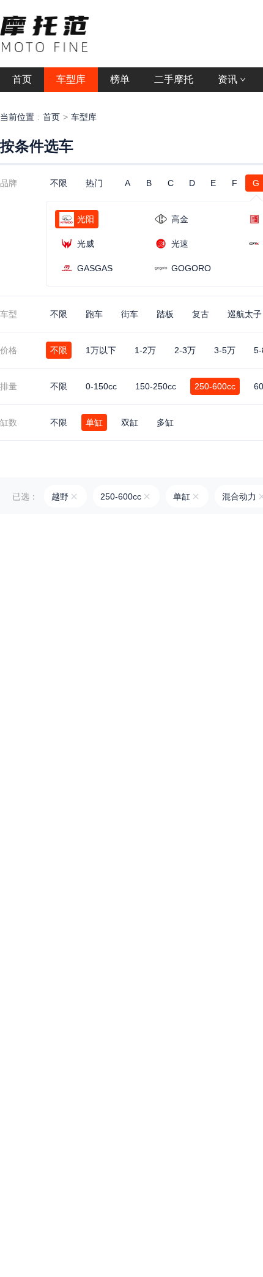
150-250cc (155, 386)
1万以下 (101, 350)
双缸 (129, 422)
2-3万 (185, 350)
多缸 (165, 422)
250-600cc (214, 386)
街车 (129, 314)
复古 (200, 314)
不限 (58, 183)
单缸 (94, 422)
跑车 (94, 314)
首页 (51, 117)
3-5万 (224, 350)
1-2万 (145, 350)
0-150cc (101, 386)
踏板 (165, 314)
